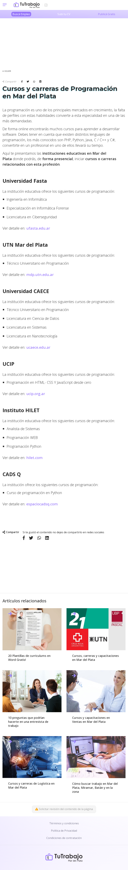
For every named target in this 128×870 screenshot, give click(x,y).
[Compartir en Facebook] (24, 81)
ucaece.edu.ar (38, 347)
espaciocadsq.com (42, 503)
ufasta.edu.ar (38, 228)
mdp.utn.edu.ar (40, 274)
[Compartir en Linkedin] (40, 81)
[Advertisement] (64, 41)
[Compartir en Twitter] (30, 81)
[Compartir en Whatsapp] (36, 81)
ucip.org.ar (35, 393)
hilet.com (34, 457)
